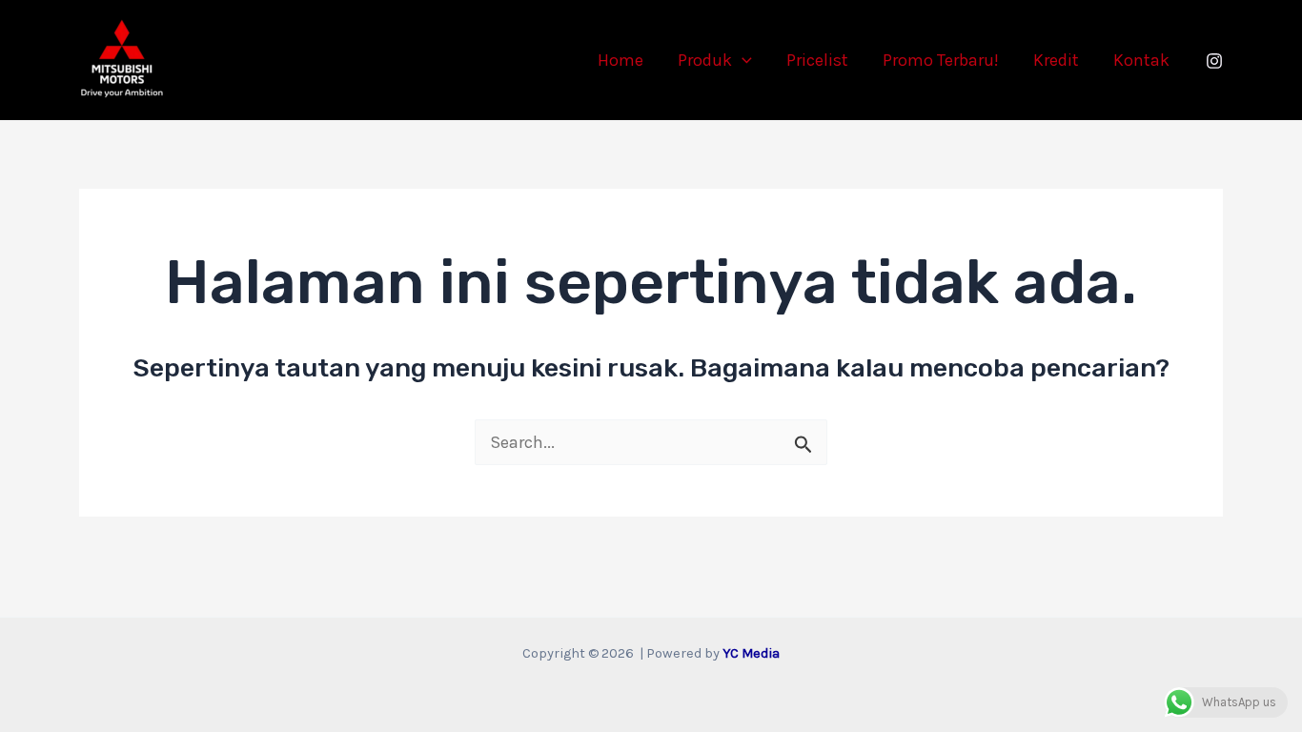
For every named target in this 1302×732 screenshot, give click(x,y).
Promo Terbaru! (941, 60)
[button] (742, 60)
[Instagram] (1214, 61)
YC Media (751, 653)
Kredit (1056, 60)
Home (620, 60)
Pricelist (817, 60)
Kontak (1141, 60)
